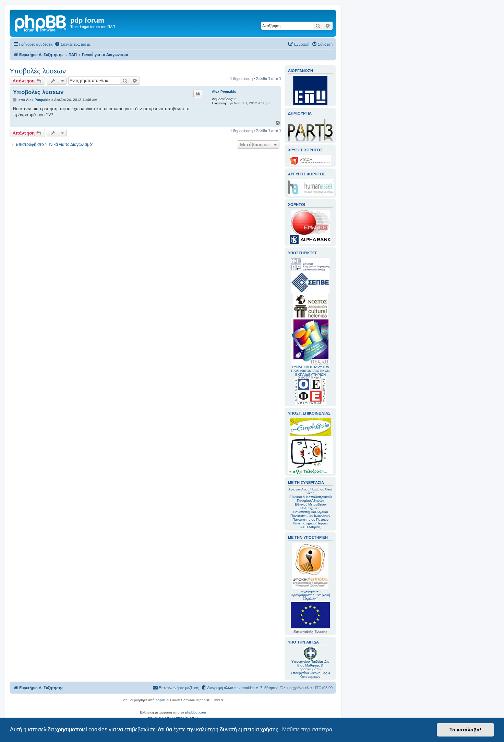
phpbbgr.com (195, 712)
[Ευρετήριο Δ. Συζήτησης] (40, 22)
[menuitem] (73, 44)
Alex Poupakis (224, 91)
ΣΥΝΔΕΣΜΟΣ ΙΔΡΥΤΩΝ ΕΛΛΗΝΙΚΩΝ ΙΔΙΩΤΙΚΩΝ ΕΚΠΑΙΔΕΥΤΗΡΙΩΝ (310, 370)
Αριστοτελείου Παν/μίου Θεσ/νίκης (310, 491)
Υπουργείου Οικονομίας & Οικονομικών (310, 675)
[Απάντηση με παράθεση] (197, 94)
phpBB (161, 700)
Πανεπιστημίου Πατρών (310, 519)
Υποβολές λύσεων (38, 71)
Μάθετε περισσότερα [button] (307, 729)
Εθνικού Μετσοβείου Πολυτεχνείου (310, 506)
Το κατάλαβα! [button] (465, 729)
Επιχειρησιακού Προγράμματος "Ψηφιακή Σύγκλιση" (310, 595)
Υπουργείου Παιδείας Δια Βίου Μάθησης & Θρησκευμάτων (310, 665)
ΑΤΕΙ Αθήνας (310, 527)
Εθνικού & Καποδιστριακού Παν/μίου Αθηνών (310, 498)
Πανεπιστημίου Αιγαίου (310, 512)
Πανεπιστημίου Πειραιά (310, 523)
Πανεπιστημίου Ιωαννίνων (310, 516)
